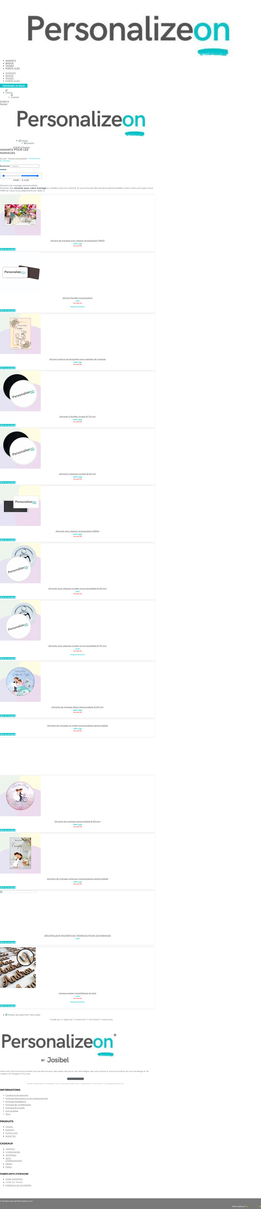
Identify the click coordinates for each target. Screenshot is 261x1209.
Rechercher (5, 166)
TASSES (9, 66)
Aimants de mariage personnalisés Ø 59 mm (77, 821)
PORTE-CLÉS (12, 68)
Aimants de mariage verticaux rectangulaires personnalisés (77, 879)
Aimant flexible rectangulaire (77, 298)
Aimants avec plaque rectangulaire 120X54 (77, 531)
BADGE (9, 63)
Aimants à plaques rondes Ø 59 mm (77, 474)
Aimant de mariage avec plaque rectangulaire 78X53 (77, 240)
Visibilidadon (253, 1206)
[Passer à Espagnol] (15, 97)
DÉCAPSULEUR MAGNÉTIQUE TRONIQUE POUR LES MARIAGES (77, 935)
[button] (9, 92)
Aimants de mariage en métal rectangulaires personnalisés (77, 725)
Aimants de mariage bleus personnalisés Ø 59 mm (78, 707)
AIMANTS (10, 60)
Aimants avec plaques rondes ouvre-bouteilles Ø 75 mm (77, 646)
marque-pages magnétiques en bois (77, 993)
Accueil (3, 158)
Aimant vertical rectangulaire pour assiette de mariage (77, 359)
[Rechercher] (3, 169)
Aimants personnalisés (17, 158)
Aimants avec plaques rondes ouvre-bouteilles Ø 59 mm (77, 588)
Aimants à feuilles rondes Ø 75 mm (77, 416)
